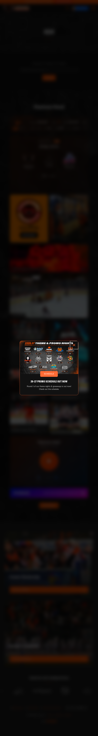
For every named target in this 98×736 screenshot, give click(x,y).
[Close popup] (74, 345)
